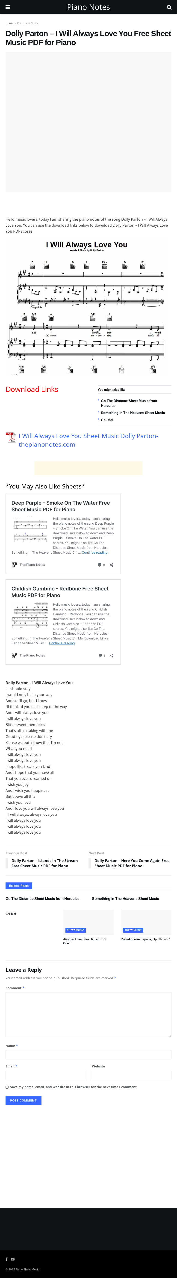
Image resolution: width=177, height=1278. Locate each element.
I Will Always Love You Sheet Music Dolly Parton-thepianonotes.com (88, 440)
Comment (15, 988)
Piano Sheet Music (27, 1269)
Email (12, 1066)
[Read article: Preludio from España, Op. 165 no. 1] (146, 922)
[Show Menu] (8, 7)
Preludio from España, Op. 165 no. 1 (146, 939)
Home (9, 23)
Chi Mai (107, 420)
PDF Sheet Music (27, 23)
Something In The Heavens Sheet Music (133, 413)
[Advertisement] (88, 203)
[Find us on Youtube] (13, 1259)
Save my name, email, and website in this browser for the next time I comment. (74, 1087)
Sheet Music (75, 930)
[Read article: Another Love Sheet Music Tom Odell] (88, 922)
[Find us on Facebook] (7, 1259)
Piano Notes (88, 7)
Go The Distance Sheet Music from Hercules (43, 899)
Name (12, 1046)
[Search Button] (169, 7)
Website (98, 1066)
